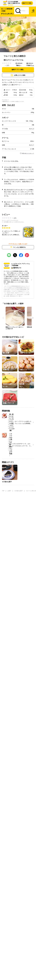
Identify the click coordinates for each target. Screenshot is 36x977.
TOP (3, 491)
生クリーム (5, 141)
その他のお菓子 (18, 491)
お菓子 (9, 491)
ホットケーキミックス (9, 121)
